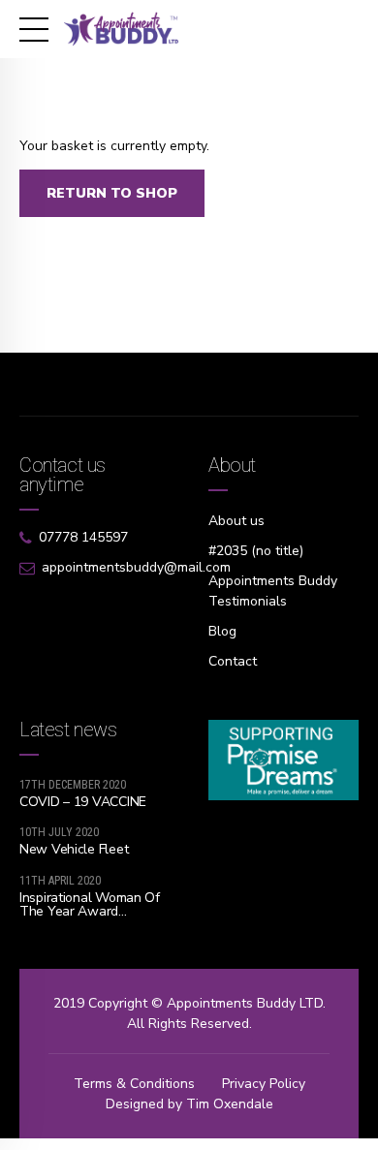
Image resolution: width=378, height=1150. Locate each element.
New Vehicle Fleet (73, 849)
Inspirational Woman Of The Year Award (89, 904)
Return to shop (112, 193)
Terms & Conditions (134, 1083)
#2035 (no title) (255, 551)
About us (236, 521)
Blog (222, 631)
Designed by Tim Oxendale (189, 1104)
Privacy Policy (263, 1083)
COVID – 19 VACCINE (82, 802)
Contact (232, 661)
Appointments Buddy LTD (245, 1003)
